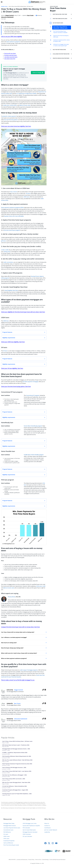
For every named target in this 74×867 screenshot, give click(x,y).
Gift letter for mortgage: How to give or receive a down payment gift (61, 45)
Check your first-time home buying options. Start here (16, 386)
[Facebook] (45, 843)
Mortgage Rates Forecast (9, 825)
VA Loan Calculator (27, 836)
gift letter (3, 241)
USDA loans (26, 197)
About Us (46, 823)
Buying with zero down (10, 53)
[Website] (43, 691)
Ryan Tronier (17, 703)
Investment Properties (8, 840)
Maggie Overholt (18, 690)
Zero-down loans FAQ (9, 58)
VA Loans (5, 834)
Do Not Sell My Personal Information (57, 859)
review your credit (40, 586)
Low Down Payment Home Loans (11, 827)
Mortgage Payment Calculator (30, 832)
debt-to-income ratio (24, 105)
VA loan (5, 350)
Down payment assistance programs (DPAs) (12, 207)
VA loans (28, 193)
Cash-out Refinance (8, 843)
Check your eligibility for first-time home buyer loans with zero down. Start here (23, 312)
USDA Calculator (27, 834)
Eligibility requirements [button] (8, 337)
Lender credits (5, 249)
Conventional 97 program (32, 395)
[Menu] (1, 1)
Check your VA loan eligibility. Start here (12, 368)
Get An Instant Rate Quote (29, 830)
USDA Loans (6, 836)
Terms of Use (38, 859)
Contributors (47, 827)
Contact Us (47, 825)
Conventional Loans (8, 830)
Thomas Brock (11, 596)
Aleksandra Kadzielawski (20, 718)
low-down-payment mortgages (30, 381)
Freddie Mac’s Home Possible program (34, 454)
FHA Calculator (26, 827)
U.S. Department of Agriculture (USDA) (26, 93)
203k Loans (6, 838)
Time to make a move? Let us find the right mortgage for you (17, 680)
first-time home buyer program (12, 230)
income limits (13, 105)
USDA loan (6, 321)
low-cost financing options (11, 119)
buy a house (14, 191)
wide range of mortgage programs (29, 670)
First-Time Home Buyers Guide (11, 845)
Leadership (47, 832)
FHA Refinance (7, 832)
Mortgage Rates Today (8, 823)
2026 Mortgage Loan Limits (29, 823)
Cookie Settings (45, 859)
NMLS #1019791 (12, 859)
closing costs (7, 251)
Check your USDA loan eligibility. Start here (13, 342)
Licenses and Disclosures (22, 859)
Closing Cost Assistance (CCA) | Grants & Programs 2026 (61, 40)
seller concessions (8, 262)
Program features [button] (7, 332)
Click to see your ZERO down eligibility (11, 36)
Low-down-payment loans (10, 57)
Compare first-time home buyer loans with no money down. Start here (20, 627)
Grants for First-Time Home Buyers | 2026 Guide (61, 36)
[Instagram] (53, 843)
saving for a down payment (9, 116)
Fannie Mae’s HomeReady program (33, 426)
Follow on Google (37, 72)
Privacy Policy (31, 859)
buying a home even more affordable (14, 216)
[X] (49, 843)
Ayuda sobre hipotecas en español (31, 825)
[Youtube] (56, 843)
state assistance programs (13, 41)
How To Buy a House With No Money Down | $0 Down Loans (60, 27)
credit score (6, 105)
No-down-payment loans (10, 55)
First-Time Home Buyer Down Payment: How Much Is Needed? (60, 32)
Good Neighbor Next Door (11, 290)
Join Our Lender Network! (50, 830)
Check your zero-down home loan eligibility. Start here (16, 126)
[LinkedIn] (45, 691)
